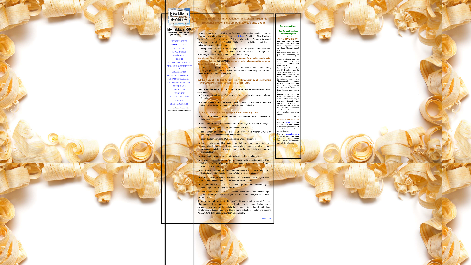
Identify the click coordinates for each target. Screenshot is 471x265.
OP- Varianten (179, 52)
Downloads (179, 86)
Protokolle (179, 48)
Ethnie (241, 36)
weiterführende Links (179, 82)
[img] (179, 17)
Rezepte (179, 59)
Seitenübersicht (179, 104)
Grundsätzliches (179, 45)
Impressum (179, 90)
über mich (179, 93)
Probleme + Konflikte (179, 75)
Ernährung (179, 55)
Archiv (179, 100)
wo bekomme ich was (179, 62)
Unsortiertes (179, 72)
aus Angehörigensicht (179, 66)
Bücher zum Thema (179, 97)
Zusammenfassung (179, 79)
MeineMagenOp (179, 41)
